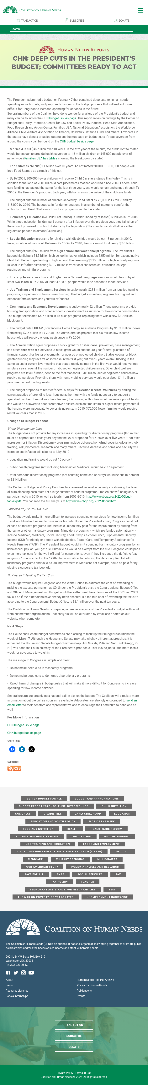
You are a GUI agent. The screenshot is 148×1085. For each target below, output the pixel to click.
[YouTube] (31, 975)
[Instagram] (23, 975)
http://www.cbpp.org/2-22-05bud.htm (91, 501)
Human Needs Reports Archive (95, 979)
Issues (9, 985)
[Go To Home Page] (32, 10)
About (9, 979)
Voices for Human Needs (92, 985)
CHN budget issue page (23, 725)
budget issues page (62, 118)
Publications (84, 990)
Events (81, 996)
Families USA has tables (40, 158)
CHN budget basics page (77, 141)
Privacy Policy (65, 1072)
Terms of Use (83, 1072)
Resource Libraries (17, 990)
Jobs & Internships (17, 996)
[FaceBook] (9, 975)
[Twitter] (16, 975)
